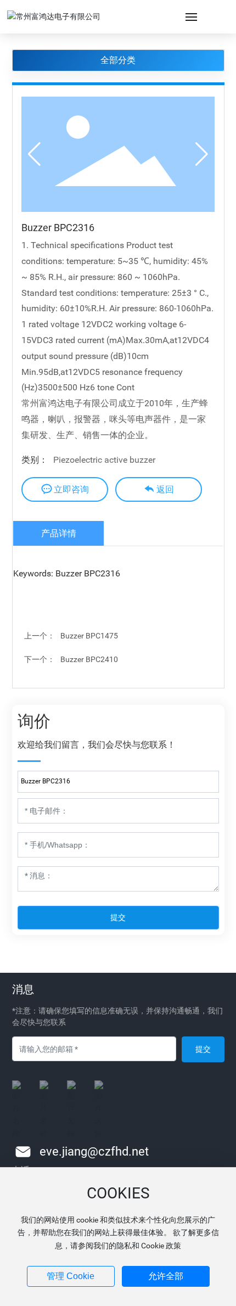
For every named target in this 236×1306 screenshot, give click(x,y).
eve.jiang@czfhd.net (94, 1151)
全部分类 (118, 60)
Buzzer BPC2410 (89, 659)
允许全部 (165, 1276)
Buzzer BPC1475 (89, 635)
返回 (165, 489)
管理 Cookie (70, 1276)
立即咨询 (71, 489)
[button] (201, 154)
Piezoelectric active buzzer (104, 460)
